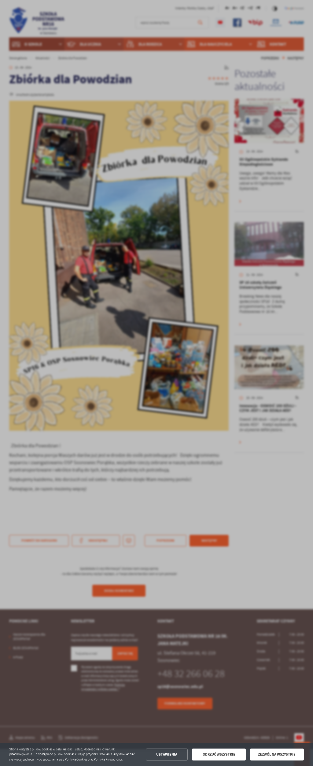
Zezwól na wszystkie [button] (277, 754)
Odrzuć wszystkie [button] (219, 754)
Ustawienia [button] (166, 754)
